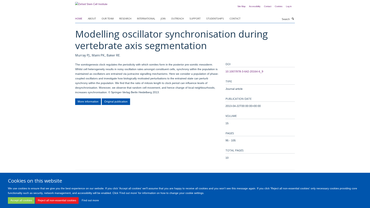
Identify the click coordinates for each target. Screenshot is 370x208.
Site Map (241, 6)
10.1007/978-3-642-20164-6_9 (244, 71)
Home (78, 18)
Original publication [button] (116, 101)
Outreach (177, 18)
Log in (289, 6)
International (146, 18)
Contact (267, 6)
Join (163, 18)
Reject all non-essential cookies (57, 200)
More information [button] (88, 101)
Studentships (215, 18)
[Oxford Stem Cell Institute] (91, 3)
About (92, 18)
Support (195, 18)
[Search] (293, 19)
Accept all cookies (21, 200)
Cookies (279, 6)
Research (125, 18)
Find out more (90, 200)
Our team (108, 18)
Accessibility (255, 6)
